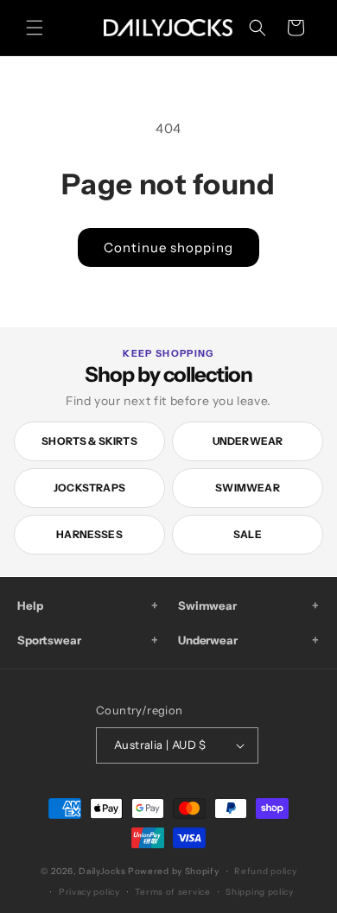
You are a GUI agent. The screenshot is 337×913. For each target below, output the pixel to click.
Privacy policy (89, 891)
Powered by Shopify (173, 871)
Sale (247, 534)
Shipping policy (260, 891)
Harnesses (89, 534)
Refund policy (265, 871)
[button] (35, 28)
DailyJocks (102, 871)
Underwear (248, 440)
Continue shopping (168, 247)
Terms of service (172, 891)
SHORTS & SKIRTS (89, 440)
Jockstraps (89, 487)
